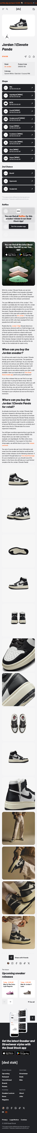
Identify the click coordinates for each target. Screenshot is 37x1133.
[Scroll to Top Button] (32, 1018)
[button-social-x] (29, 963)
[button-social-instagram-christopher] (8, 963)
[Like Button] (33, 56)
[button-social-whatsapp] (20, 963)
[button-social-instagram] (12, 963)
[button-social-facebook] (16, 963)
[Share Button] (25, 56)
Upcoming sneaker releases (13, 974)
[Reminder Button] (29, 56)
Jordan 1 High (16, 326)
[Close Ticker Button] (33, 3)
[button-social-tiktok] (24, 963)
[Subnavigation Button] (3, 9)
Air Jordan (20, 315)
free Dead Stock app (28, 456)
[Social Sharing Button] (11, 957)
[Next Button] (10, 1001)
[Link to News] (7, 9)
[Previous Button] (4, 1001)
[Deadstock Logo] (18, 9)
